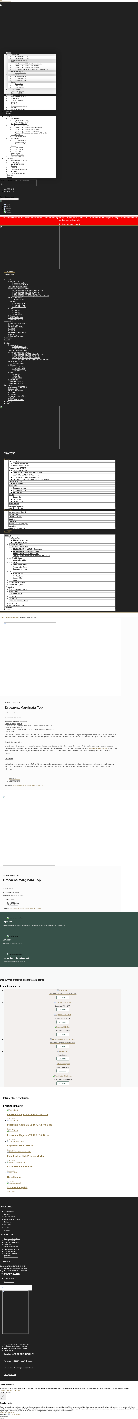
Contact (8, 113)
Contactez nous (9, 1278)
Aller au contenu (5, 1)
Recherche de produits (7, 197)
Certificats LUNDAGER (11, 1242)
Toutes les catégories (12, 617)
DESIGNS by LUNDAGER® (18, 288)
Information (8, 321)
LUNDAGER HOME (15, 327)
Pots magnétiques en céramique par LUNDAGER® (31, 69)
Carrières (11, 329)
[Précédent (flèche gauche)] (1, 1418)
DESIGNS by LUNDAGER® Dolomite (26, 292)
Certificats (12, 330)
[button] (61, 724)
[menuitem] (7, 205)
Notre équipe (13, 325)
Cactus (10, 309)
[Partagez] (5, 1416)
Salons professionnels (18, 109)
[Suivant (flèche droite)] (3, 1418)
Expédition (9, 759)
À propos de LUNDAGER (17, 323)
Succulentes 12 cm (21, 80)
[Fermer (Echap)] (7, 1416)
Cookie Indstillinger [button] (7, 1390)
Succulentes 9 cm (18, 305)
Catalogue (9, 111)
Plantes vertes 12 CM (20, 285)
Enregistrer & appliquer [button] (7, 1412)
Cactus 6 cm (16, 310)
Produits (7, 279)
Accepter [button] (17, 1390)
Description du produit (13, 724)
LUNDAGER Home (15, 298)
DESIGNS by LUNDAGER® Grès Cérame (27, 290)
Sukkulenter (12, 301)
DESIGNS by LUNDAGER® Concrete (26, 294)
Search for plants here (8, 180)
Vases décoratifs (18, 299)
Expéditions (9, 731)
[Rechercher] (1, 201)
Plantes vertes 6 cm (19, 283)
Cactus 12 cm (17, 314)
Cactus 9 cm (16, 312)
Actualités (11, 334)
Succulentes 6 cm (18, 303)
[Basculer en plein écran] (3, 1416)
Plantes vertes (13, 281)
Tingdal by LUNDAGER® (17, 287)
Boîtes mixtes (13, 316)
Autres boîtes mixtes (15, 318)
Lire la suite (62, 997)
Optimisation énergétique (17, 332)
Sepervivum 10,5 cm (17, 93)
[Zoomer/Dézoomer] (1, 1416)
